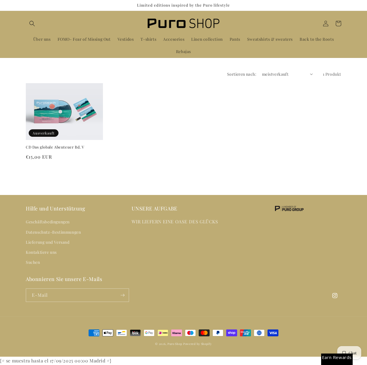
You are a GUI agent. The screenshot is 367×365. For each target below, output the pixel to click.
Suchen (33, 262)
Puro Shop (174, 344)
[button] (32, 23)
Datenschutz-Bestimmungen (53, 232)
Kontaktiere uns (41, 252)
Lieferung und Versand (48, 242)
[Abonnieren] (122, 295)
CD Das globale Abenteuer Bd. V (55, 147)
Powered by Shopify (197, 344)
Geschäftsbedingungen (48, 222)
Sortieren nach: (241, 74)
